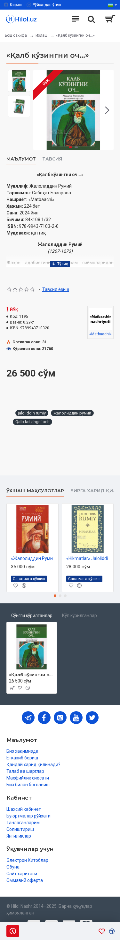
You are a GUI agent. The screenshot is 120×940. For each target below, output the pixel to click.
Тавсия (52, 159)
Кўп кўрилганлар (79, 615)
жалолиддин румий (72, 413)
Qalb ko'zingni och (32, 421)
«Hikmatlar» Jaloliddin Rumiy (89, 558)
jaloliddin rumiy (32, 413)
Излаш (41, 35)
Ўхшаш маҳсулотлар (35, 491)
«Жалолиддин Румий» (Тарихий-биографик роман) (34, 558)
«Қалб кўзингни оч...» (31, 674)
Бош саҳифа (16, 35)
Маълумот (21, 159)
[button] (39, 110)
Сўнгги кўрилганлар (31, 615)
